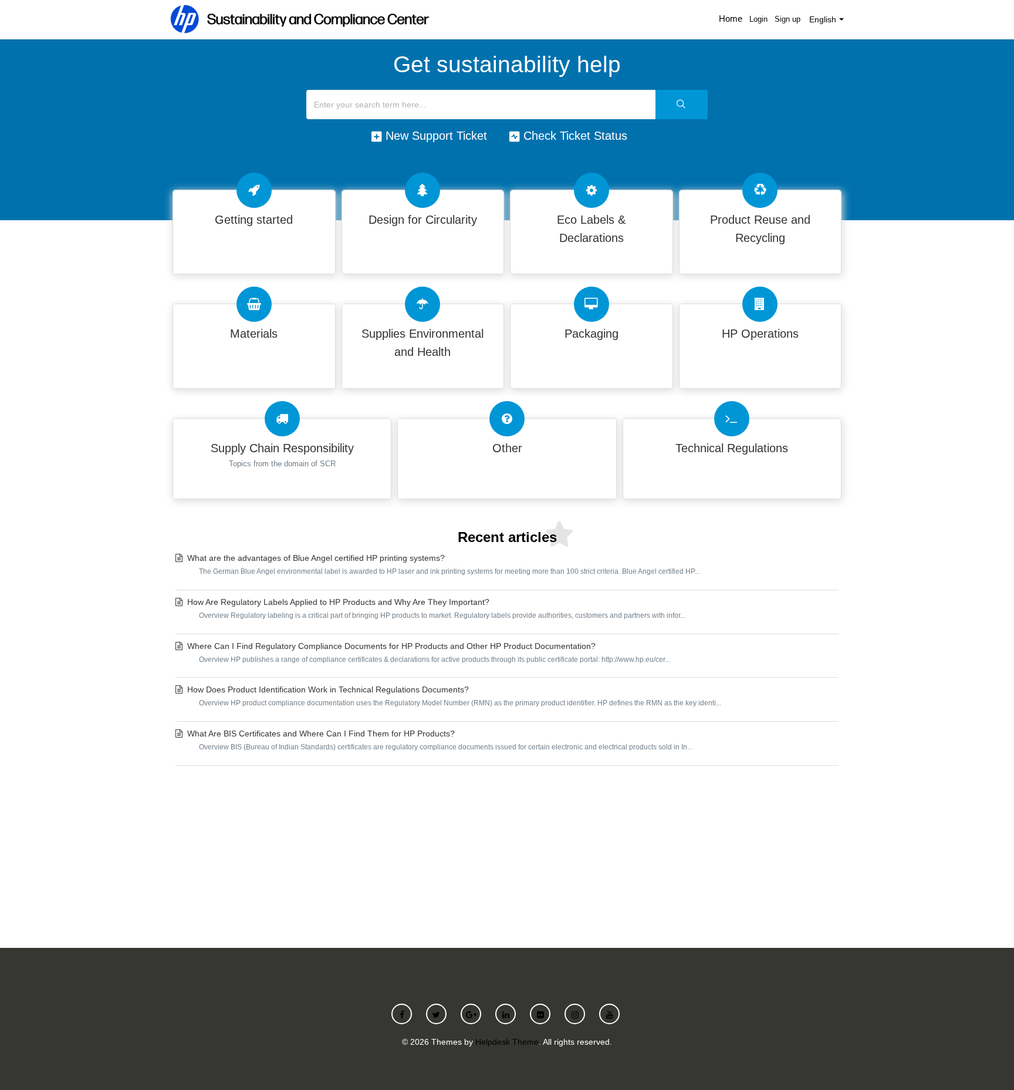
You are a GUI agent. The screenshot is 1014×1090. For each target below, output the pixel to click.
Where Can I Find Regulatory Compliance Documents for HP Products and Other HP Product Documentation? (428, 652)
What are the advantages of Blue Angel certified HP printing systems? (443, 564)
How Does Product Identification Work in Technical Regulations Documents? (454, 696)
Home (730, 18)
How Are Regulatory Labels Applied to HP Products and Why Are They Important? (436, 608)
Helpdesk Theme (507, 1042)
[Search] (681, 104)
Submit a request (507, 854)
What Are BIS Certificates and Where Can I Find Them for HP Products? (439, 740)
